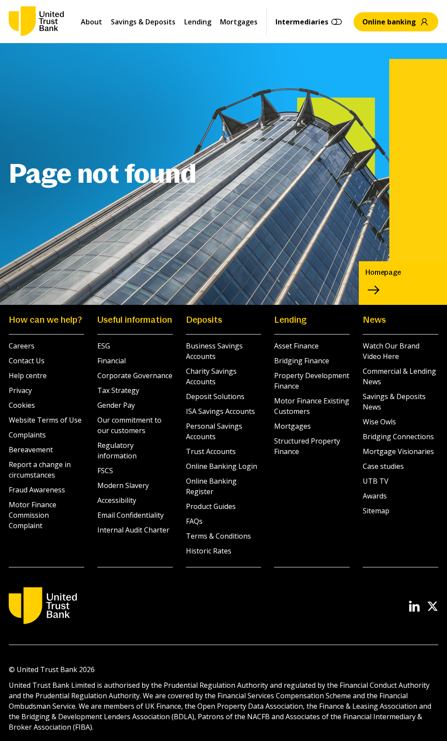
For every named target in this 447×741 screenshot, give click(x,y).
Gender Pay (116, 405)
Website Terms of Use (45, 420)
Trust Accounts (211, 451)
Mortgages (239, 22)
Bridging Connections (398, 436)
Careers (21, 346)
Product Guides (211, 506)
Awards (375, 496)
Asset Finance (296, 346)
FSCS (105, 470)
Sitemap (376, 511)
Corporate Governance (134, 375)
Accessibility (116, 500)
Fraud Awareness (37, 490)
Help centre (28, 375)
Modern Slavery (123, 485)
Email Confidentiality (130, 515)
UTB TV (376, 481)
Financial (111, 360)
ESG (103, 346)
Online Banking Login (221, 466)
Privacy (20, 390)
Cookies (22, 405)
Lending (197, 22)
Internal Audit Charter (133, 530)
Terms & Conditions (218, 536)
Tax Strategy (118, 390)
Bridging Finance (301, 360)
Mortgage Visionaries (398, 451)
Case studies (383, 466)
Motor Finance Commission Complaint (32, 515)
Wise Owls (379, 422)
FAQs (194, 521)
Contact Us (27, 360)
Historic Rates (208, 551)
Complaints (27, 435)
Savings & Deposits (143, 22)
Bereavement (31, 449)
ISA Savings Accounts (220, 411)
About (91, 22)
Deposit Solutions (215, 396)
